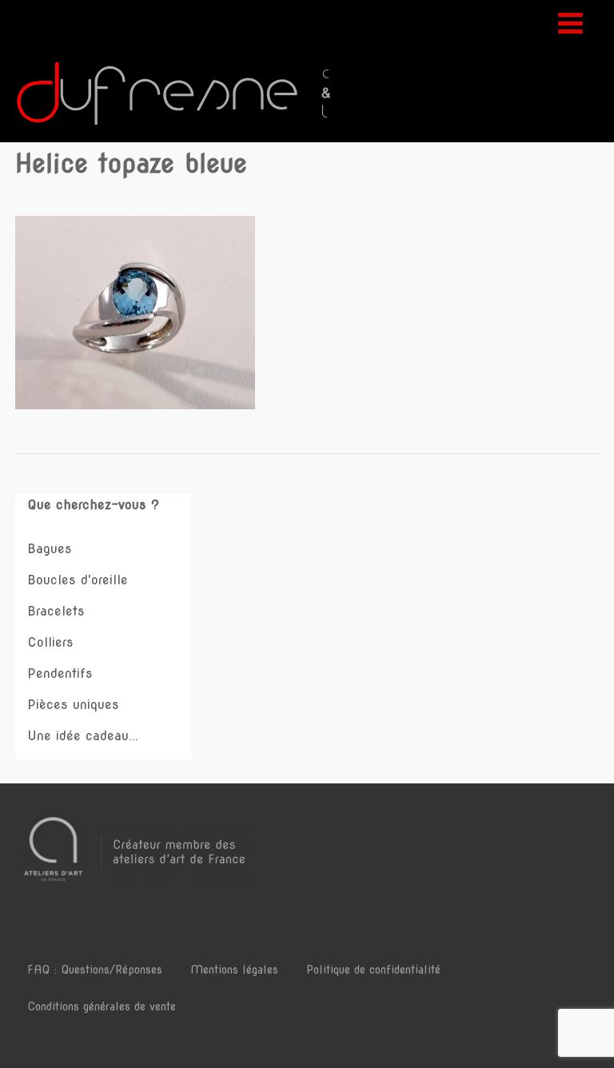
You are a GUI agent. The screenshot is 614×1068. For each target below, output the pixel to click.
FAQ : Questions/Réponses (94, 969)
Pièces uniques (73, 704)
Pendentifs (60, 673)
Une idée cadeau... (82, 735)
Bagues (49, 548)
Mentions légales (234, 969)
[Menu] (570, 23)
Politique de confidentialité (373, 969)
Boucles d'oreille (77, 580)
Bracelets (56, 611)
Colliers (50, 642)
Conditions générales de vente (101, 1006)
